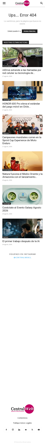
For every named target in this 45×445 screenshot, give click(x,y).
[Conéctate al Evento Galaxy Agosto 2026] (22, 195)
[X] (32, 429)
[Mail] (25, 429)
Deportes (6, 133)
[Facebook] (6, 429)
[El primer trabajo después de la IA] (22, 228)
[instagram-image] (11, 271)
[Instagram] (12, 429)
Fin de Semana (7, 66)
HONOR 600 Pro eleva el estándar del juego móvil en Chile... (21, 105)
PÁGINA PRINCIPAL (30, 31)
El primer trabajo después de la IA (21, 241)
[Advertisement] (22, 376)
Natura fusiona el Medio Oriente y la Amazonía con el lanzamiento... (22, 175)
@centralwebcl (22, 257)
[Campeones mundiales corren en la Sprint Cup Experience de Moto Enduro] (22, 124)
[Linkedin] (19, 429)
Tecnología (6, 99)
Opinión (5, 237)
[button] (4, 3)
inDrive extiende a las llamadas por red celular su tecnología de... (21, 71)
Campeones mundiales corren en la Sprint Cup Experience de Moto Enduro (21, 140)
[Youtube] (38, 429)
